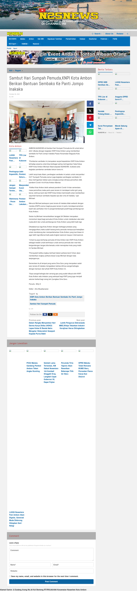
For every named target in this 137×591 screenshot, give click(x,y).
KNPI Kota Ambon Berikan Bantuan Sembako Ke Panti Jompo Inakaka (56, 298)
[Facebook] (45, 314)
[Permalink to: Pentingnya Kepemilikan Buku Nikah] (13, 168)
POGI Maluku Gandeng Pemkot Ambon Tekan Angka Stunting (34, 367)
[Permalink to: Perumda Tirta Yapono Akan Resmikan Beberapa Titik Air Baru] (68, 355)
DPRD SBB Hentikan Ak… (104, 83)
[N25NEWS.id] (15, 33)
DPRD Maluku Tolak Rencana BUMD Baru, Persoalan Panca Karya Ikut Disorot (85, 370)
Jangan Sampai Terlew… (13, 188)
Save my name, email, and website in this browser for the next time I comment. (44, 576)
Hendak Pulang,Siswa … (105, 112)
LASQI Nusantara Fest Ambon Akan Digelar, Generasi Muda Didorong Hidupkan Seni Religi (16, 519)
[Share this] (90, 104)
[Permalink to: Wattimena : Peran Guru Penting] (13, 195)
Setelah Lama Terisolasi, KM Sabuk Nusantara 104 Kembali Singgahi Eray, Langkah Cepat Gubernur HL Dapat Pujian (51, 372)
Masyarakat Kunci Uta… (24, 188)
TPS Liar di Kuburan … (22, 159)
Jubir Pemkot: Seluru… (22, 174)
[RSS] (55, 314)
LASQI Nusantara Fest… (13, 158)
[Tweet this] (90, 111)
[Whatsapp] (90, 132)
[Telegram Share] (90, 125)
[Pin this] (90, 118)
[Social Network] (127, 33)
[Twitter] (50, 314)
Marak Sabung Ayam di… (121, 127)
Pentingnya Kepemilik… (14, 173)
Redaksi (118, 132)
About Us (111, 132)
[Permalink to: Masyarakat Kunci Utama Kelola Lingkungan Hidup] (23, 181)
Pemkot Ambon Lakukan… (23, 201)
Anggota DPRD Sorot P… (121, 98)
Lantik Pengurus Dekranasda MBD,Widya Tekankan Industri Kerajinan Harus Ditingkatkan (72, 324)
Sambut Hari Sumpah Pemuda (42, 303)
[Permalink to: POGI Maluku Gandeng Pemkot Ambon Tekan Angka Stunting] (34, 355)
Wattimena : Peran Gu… (13, 201)
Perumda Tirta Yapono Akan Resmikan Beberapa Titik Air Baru (67, 368)
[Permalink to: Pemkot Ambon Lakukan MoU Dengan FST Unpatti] (23, 195)
